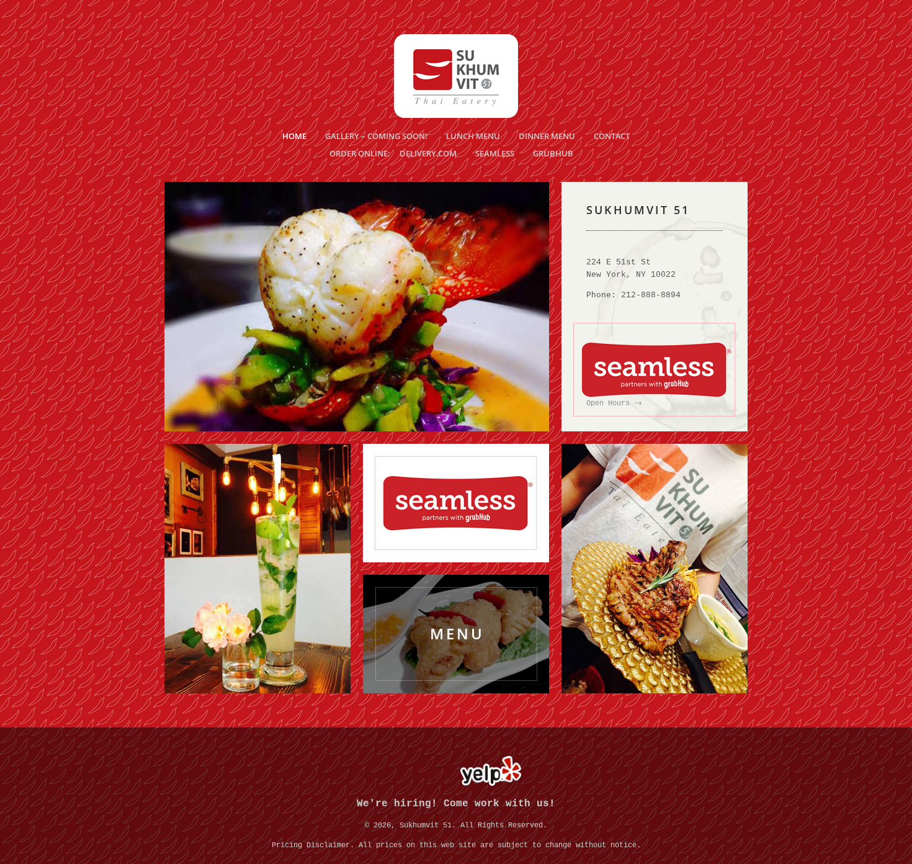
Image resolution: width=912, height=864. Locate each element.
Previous (192, 307)
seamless (494, 153)
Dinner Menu (547, 136)
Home (294, 136)
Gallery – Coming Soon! (376, 136)
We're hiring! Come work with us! (456, 803)
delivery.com (428, 153)
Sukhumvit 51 (456, 76)
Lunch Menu (473, 136)
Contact (612, 136)
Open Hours (614, 403)
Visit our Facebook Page (421, 771)
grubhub (553, 153)
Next (522, 307)
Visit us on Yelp (491, 771)
